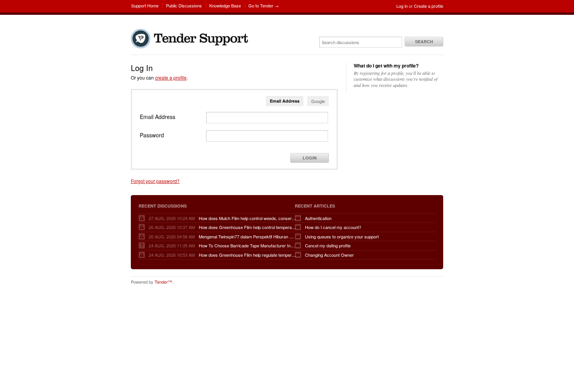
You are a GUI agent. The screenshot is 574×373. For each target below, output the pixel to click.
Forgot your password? (155, 181)
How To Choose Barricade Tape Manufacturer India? (247, 245)
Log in (402, 6)
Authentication (318, 218)
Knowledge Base (225, 5)
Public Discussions (184, 5)
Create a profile (428, 6)
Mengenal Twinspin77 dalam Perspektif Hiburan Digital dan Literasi (247, 236)
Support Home (145, 5)
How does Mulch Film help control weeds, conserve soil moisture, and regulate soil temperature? (247, 218)
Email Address (284, 101)
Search (424, 41)
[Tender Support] (191, 46)
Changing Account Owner (329, 255)
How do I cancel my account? (333, 227)
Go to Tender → (263, 5)
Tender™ (163, 282)
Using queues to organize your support (342, 236)
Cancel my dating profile (328, 245)
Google (318, 101)
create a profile (171, 77)
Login (310, 158)
